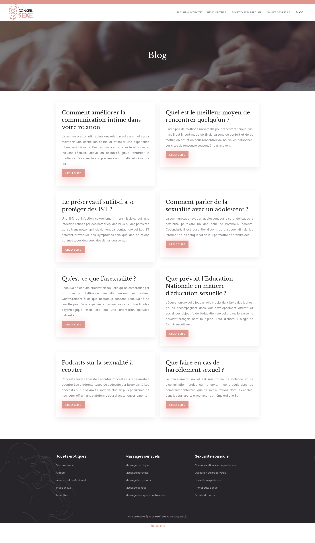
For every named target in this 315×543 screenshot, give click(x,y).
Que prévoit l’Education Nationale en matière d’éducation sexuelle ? (199, 286)
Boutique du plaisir (247, 12)
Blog (300, 12)
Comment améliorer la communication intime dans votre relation (101, 120)
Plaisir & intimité (189, 12)
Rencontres (216, 12)
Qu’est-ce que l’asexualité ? (99, 278)
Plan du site (157, 526)
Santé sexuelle (278, 12)
